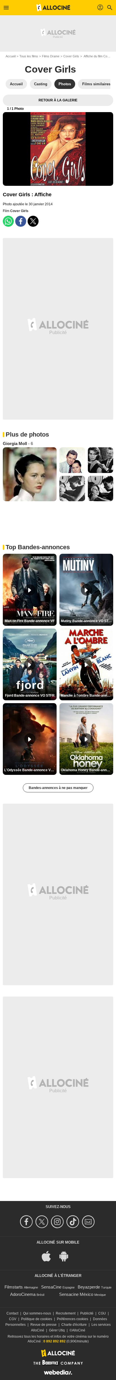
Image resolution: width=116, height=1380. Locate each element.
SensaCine (51, 1287)
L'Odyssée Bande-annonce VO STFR (30, 770)
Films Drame (50, 56)
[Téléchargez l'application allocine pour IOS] (49, 1255)
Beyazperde (89, 1287)
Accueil (10, 56)
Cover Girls (71, 56)
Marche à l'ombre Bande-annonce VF (87, 695)
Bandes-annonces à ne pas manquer (58, 788)
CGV (12, 1319)
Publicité (86, 1313)
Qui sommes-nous (37, 1313)
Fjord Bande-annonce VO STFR (30, 695)
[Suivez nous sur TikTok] (73, 1221)
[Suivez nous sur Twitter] (42, 1221)
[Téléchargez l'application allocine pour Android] (67, 1255)
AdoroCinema (22, 1294)
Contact (12, 1313)
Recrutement (65, 1313)
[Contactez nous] (89, 1221)
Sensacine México (76, 1294)
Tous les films (28, 56)
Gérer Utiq (57, 1330)
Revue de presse (43, 1325)
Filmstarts (14, 1287)
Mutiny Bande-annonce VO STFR (87, 621)
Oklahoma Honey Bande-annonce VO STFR (87, 770)
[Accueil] (53, 7)
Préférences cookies (72, 1319)
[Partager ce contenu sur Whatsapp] (8, 221)
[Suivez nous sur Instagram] (58, 1221)
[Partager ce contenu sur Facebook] (20, 221)
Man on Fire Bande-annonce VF (30, 621)
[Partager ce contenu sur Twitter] (33, 221)
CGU (102, 1313)
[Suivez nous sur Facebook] (27, 1221)
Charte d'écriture (74, 1325)
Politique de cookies (36, 1319)
